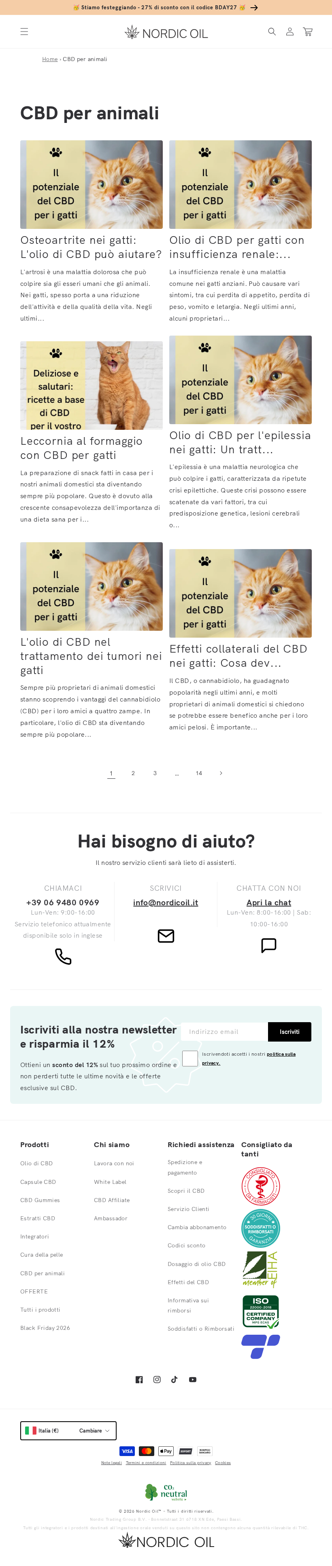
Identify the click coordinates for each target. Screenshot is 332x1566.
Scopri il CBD (186, 1190)
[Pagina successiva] (221, 773)
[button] (24, 31)
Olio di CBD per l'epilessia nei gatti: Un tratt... (240, 442)
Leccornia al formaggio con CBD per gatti (81, 448)
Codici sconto (186, 1245)
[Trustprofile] (260, 1357)
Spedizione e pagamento (185, 1167)
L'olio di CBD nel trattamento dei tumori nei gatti (91, 656)
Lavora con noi (114, 1163)
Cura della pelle (41, 1254)
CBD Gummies (40, 1200)
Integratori (34, 1236)
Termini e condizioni (146, 1462)
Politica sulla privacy (190, 1462)
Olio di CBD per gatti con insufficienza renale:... (237, 247)
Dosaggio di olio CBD (197, 1264)
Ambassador (111, 1218)
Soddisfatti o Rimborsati (201, 1328)
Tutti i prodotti (40, 1309)
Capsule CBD (38, 1182)
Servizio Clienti (189, 1209)
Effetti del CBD (188, 1282)
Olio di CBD (36, 1163)
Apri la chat (269, 902)
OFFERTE (34, 1291)
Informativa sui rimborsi (188, 1305)
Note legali (111, 1462)
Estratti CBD (37, 1218)
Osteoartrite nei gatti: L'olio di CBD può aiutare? (91, 247)
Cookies (223, 1462)
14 (199, 773)
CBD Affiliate (112, 1200)
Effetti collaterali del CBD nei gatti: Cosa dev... (238, 656)
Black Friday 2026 (45, 1327)
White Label (110, 1182)
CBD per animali (42, 1273)
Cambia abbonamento (197, 1227)
